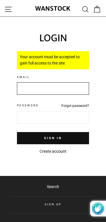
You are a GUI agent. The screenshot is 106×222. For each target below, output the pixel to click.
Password (28, 105)
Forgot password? (75, 106)
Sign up (53, 204)
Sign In (53, 138)
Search (53, 186)
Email (23, 77)
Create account (53, 151)
